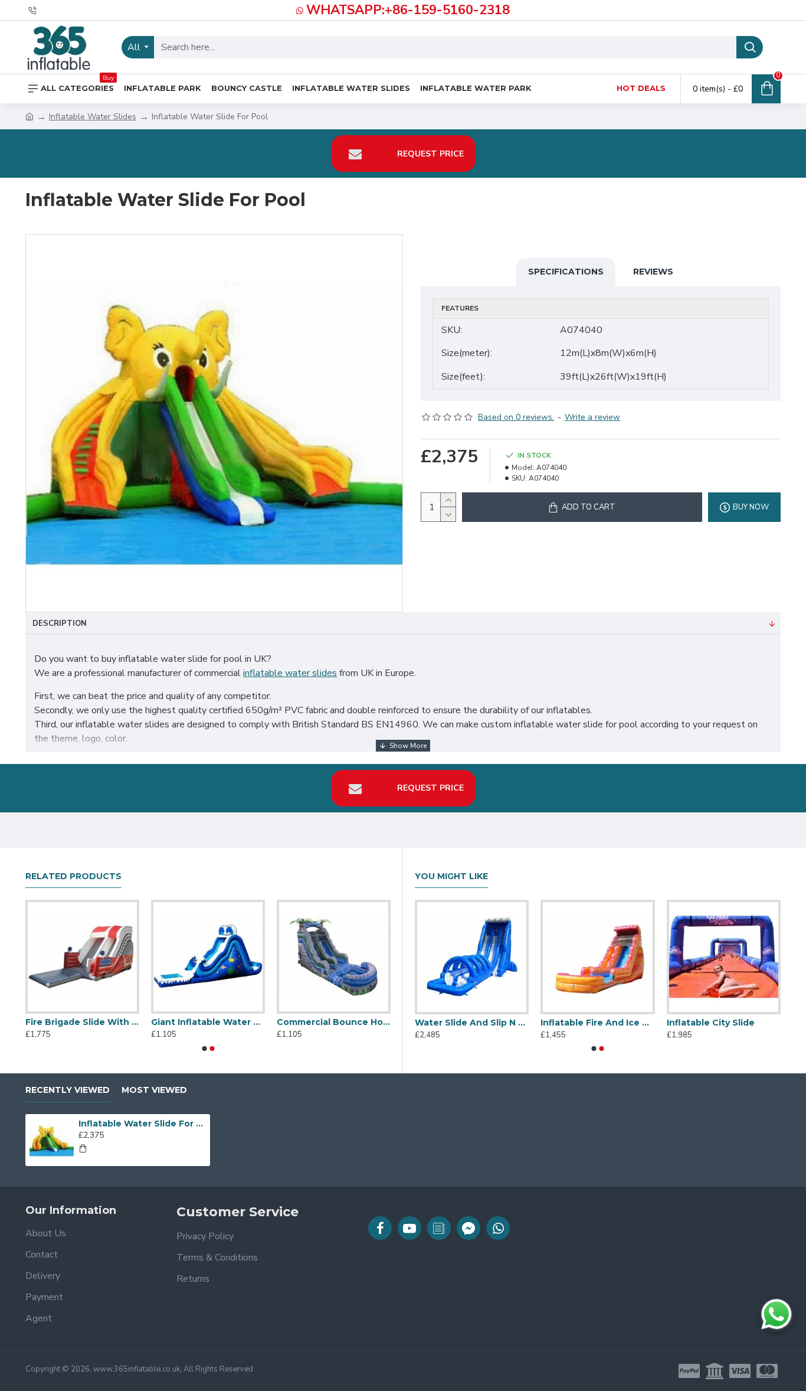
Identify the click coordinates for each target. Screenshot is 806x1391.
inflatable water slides (290, 673)
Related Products (73, 876)
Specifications (566, 271)
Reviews (653, 271)
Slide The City (81, 1022)
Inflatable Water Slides (92, 116)
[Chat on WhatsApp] (776, 1314)
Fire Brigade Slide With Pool (358, 1022)
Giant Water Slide (446, 1022)
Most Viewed (154, 1090)
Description (59, 623)
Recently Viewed (67, 1090)
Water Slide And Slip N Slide (715, 1022)
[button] (204, 1048)
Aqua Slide (200, 1022)
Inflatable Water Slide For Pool (142, 1123)
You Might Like (451, 876)
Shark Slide (558, 1022)
